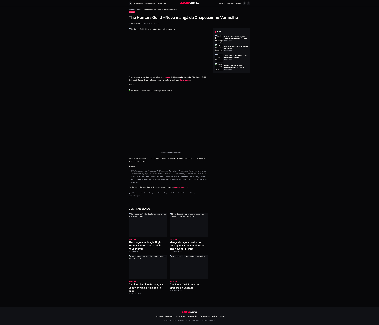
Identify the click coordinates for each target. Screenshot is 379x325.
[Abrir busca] (244, 3)
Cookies (214, 316)
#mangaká (152, 193)
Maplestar (230, 3)
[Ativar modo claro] (248, 3)
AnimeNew (132, 9)
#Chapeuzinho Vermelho (139, 193)
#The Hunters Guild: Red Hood (178, 193)
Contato (222, 316)
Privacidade (169, 316)
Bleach (238, 3)
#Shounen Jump (162, 193)
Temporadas (161, 3)
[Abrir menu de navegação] (130, 3)
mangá (167, 77)
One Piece (221, 3)
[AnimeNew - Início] (189, 3)
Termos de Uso (180, 316)
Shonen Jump (185, 80)
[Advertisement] (231, 92)
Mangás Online (150, 3)
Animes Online (139, 3)
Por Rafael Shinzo (136, 23)
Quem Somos (158, 316)
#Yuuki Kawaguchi (135, 196)
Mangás (139, 9)
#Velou (192, 193)
